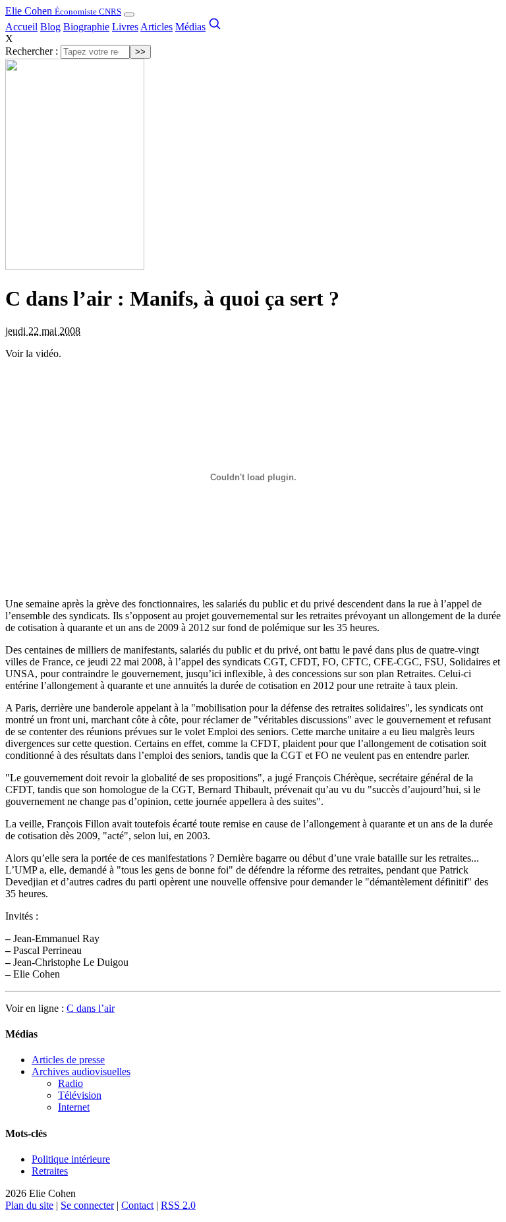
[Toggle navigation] (129, 14)
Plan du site (29, 1205)
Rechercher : (31, 51)
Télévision (79, 1095)
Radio (70, 1083)
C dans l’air (91, 1008)
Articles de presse (68, 1059)
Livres (125, 26)
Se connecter (87, 1205)
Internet (74, 1107)
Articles (156, 26)
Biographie (86, 26)
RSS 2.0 (178, 1205)
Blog (50, 26)
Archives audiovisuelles (81, 1071)
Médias (190, 26)
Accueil (21, 26)
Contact (137, 1205)
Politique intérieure (71, 1159)
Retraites (50, 1171)
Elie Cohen (63, 10)
